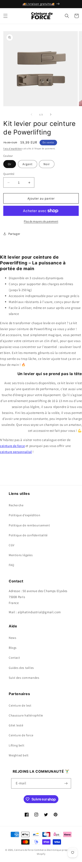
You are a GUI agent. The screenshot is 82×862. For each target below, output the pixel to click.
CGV (11, 545)
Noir (47, 164)
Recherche (16, 505)
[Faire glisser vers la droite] (51, 114)
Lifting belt (16, 745)
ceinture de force (12, 446)
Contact (14, 658)
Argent (28, 164)
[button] (5, 16)
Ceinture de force (21, 735)
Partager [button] (14, 234)
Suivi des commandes (24, 678)
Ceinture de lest (20, 705)
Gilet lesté (16, 725)
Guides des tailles (21, 668)
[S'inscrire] (66, 783)
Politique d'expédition (24, 515)
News (12, 638)
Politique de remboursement (29, 525)
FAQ (11, 565)
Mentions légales (21, 555)
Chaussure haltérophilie (26, 715)
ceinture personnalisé (16, 452)
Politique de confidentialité (28, 535)
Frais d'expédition (12, 148)
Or (9, 164)
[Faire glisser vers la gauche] (31, 114)
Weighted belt (19, 755)
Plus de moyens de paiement (41, 221)
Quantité (8, 174)
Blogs (13, 648)
